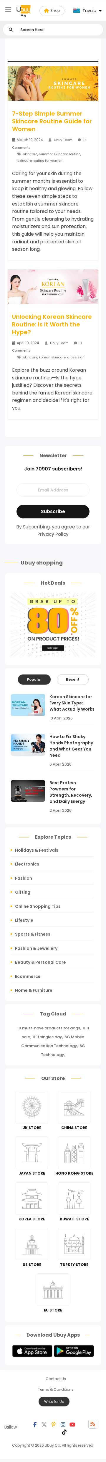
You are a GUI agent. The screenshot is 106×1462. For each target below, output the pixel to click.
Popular (34, 679)
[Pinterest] (54, 1424)
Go (10, 29)
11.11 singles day (47, 1037)
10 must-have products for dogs (48, 1028)
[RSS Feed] (92, 1424)
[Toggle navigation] (8, 9)
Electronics (27, 864)
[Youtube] (72, 1424)
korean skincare (52, 357)
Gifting (22, 892)
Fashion (23, 878)
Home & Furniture (33, 990)
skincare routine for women (39, 160)
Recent (73, 679)
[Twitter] (44, 1424)
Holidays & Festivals (36, 850)
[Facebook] (35, 1424)
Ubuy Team (63, 140)
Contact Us (56, 1378)
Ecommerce (28, 976)
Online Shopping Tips (38, 906)
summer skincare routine (59, 154)
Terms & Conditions (56, 1389)
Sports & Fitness (32, 934)
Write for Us (54, 1401)
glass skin (76, 357)
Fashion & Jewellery (36, 948)
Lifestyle (24, 920)
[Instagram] (63, 1424)
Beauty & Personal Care (40, 962)
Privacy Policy (53, 534)
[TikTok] (64, 1431)
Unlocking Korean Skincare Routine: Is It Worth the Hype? (52, 324)
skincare (30, 154)
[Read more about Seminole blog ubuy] (23, 10)
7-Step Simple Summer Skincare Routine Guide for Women (52, 121)
